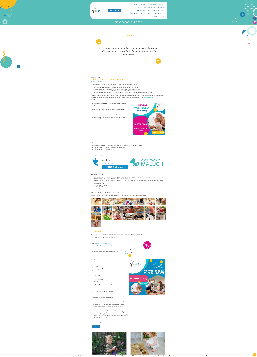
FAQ (155, 16)
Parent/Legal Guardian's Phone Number (102, 291)
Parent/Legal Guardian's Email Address (102, 297)
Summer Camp (134, 13)
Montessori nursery (157, 4)
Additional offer (158, 10)
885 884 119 (98, 243)
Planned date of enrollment (99, 273)
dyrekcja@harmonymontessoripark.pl (104, 245)
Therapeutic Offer (143, 10)
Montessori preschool (156, 7)
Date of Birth (95, 266)
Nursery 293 (142, 7)
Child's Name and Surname (99, 259)
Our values (143, 4)
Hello (135, 4)
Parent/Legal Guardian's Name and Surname (104, 284)
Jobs (154, 13)
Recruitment (145, 13)
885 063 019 (106, 243)
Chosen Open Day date (98, 280)
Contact (161, 13)
